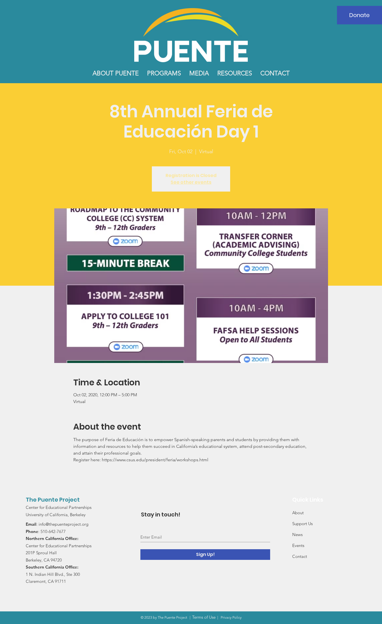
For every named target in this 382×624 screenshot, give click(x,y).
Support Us (302, 523)
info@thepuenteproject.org (63, 524)
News (297, 534)
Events (298, 545)
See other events (191, 182)
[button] (115, 73)
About (298, 512)
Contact (299, 556)
